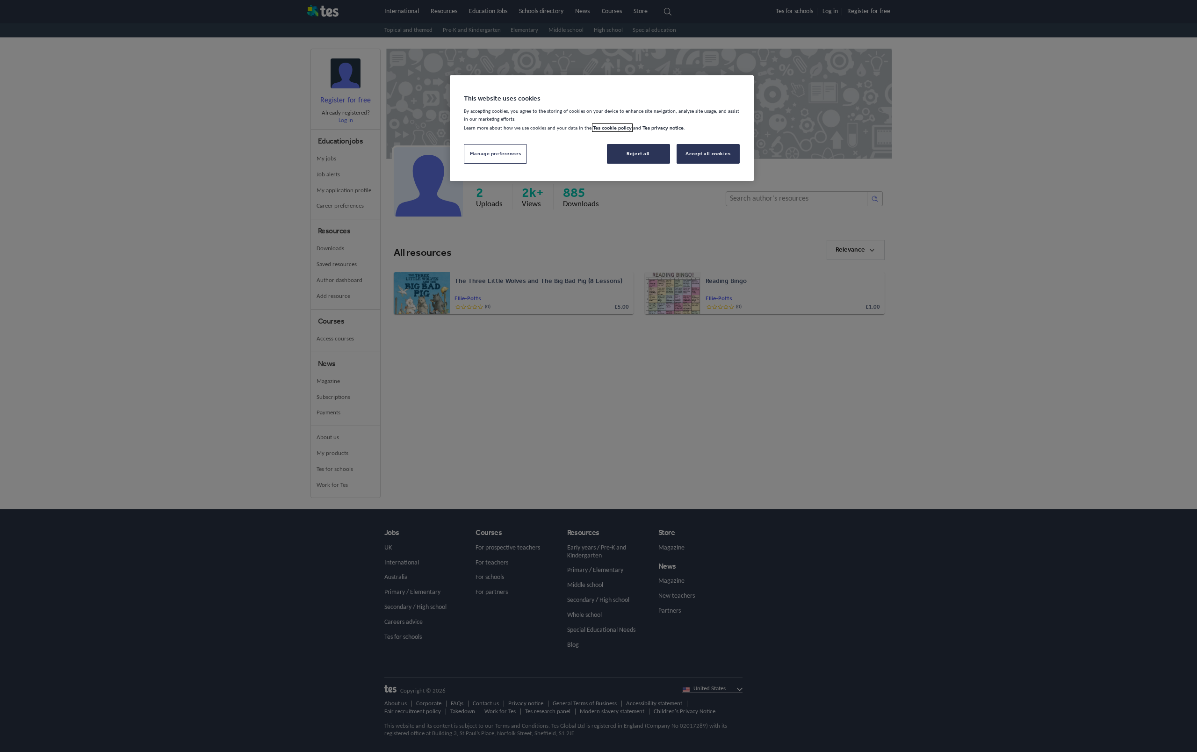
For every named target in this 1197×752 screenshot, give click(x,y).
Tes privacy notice (663, 127)
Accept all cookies (707, 153)
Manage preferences (495, 153)
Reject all (638, 153)
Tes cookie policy (612, 127)
